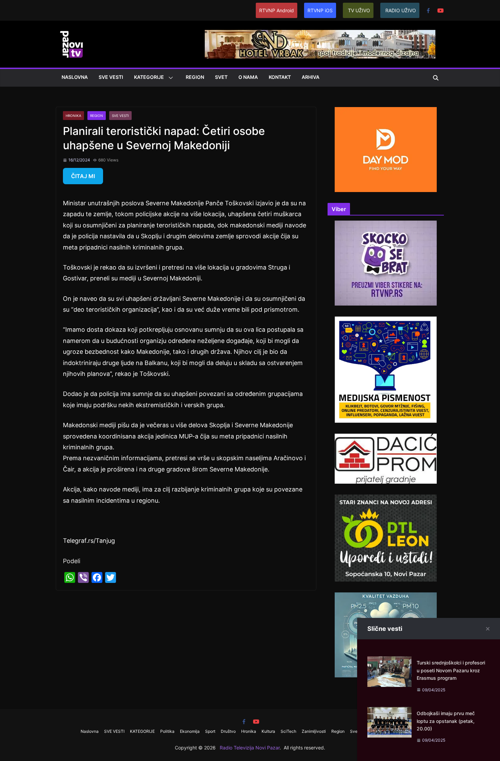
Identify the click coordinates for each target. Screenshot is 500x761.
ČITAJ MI (83, 176)
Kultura (268, 731)
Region (195, 77)
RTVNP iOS (320, 10)
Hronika (73, 116)
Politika (167, 731)
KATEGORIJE (149, 77)
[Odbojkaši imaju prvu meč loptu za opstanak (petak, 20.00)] (389, 712)
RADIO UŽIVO (400, 10)
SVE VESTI (111, 77)
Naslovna (75, 77)
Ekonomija (190, 731)
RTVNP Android (276, 10)
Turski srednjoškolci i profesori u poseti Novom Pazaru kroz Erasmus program (451, 670)
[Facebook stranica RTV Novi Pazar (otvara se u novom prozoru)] (428, 10)
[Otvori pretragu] (436, 78)
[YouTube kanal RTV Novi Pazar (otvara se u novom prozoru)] (440, 10)
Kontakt (280, 77)
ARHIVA (310, 77)
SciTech (288, 731)
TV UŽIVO (359, 10)
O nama (248, 77)
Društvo (228, 731)
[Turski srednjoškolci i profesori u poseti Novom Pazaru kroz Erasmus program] (389, 661)
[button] (169, 77)
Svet (221, 77)
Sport (210, 731)
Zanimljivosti (314, 731)
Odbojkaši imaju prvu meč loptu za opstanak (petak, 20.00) (446, 720)
